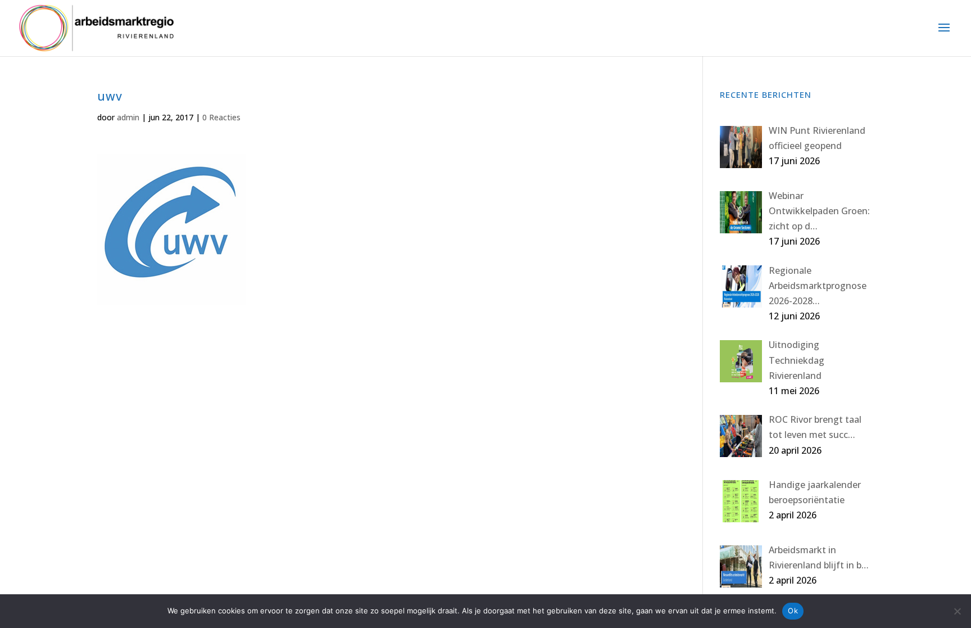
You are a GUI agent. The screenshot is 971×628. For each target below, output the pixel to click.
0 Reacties (221, 117)
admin (128, 117)
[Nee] (957, 611)
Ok (793, 610)
